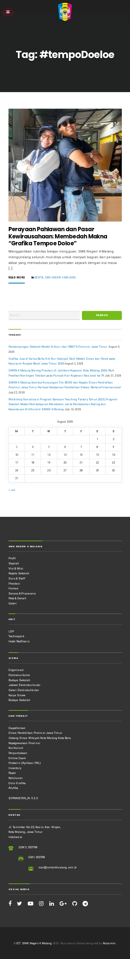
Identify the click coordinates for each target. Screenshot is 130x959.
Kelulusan (15, 778)
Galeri (12, 603)
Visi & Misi (16, 568)
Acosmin (109, 943)
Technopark (16, 636)
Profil (12, 558)
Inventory (15, 768)
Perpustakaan (18, 753)
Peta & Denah (17, 598)
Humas (13, 588)
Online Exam (17, 758)
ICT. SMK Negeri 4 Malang (34, 943)
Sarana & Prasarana (22, 593)
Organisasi (16, 670)
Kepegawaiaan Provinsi (24, 743)
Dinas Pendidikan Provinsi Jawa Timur (35, 732)
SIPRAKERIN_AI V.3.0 (23, 798)
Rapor (12, 772)
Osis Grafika (17, 783)
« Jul (11, 490)
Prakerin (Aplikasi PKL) (24, 763)
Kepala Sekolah (18, 573)
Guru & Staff (16, 578)
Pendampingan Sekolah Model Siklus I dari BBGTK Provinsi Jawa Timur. (58, 346)
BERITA (39, 277)
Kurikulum (16, 748)
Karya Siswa (17, 695)
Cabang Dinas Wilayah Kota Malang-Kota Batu (39, 738)
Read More (16, 277)
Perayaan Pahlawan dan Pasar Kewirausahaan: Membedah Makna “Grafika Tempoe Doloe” (57, 236)
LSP (11, 631)
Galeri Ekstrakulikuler (23, 690)
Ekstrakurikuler (19, 675)
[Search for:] (44, 315)
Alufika (13, 788)
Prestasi (14, 583)
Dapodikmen (17, 728)
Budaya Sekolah (19, 680)
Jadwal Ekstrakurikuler (24, 685)
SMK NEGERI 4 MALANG (60, 277)
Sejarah (13, 563)
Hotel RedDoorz (19, 641)
